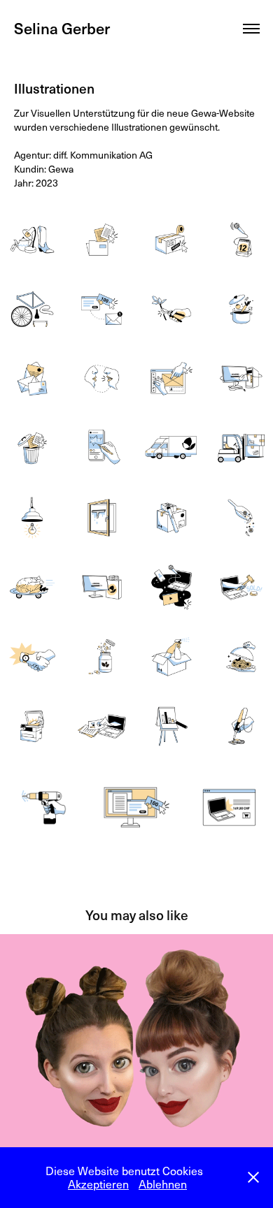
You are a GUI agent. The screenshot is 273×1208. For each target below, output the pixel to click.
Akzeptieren (98, 1184)
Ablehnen (163, 1184)
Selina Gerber (62, 27)
